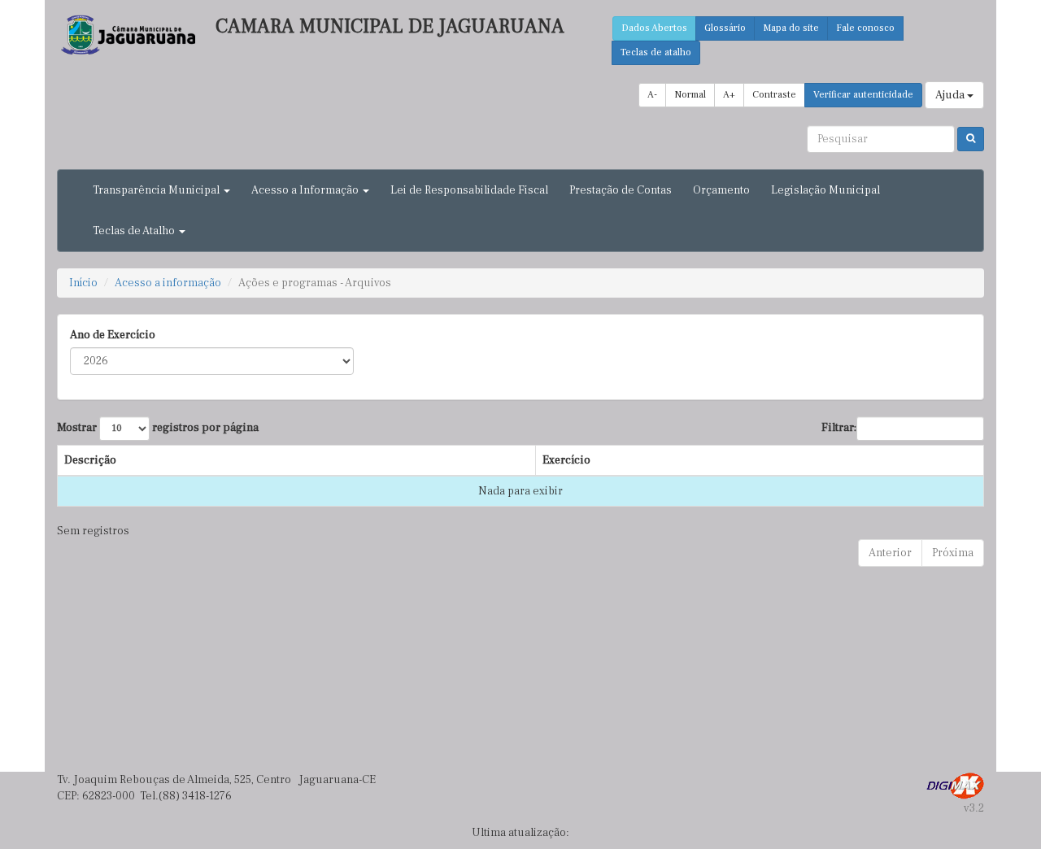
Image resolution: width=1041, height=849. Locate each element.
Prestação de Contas (620, 190)
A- (652, 95)
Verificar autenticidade (863, 95)
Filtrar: (838, 427)
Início (83, 283)
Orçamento (721, 190)
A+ (729, 95)
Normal (690, 95)
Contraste (774, 95)
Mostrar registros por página (158, 427)
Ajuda (951, 95)
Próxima (952, 553)
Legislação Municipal (825, 190)
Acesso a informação (168, 283)
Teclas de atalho (656, 52)
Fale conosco (865, 28)
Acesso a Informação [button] (306, 190)
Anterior (890, 553)
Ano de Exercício (112, 335)
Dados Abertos (654, 28)
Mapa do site (791, 28)
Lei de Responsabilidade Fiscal (469, 190)
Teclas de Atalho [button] (135, 231)
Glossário (725, 28)
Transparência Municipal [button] (157, 190)
